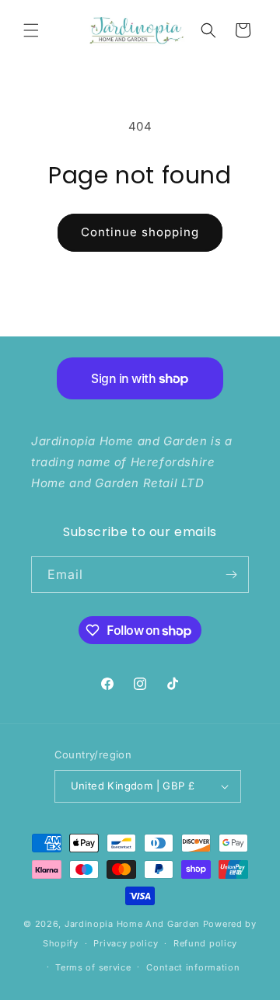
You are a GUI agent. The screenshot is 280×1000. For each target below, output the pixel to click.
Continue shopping (140, 232)
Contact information (193, 967)
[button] (31, 30)
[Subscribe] (231, 574)
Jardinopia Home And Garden (134, 923)
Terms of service (93, 967)
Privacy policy (125, 943)
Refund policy (205, 943)
